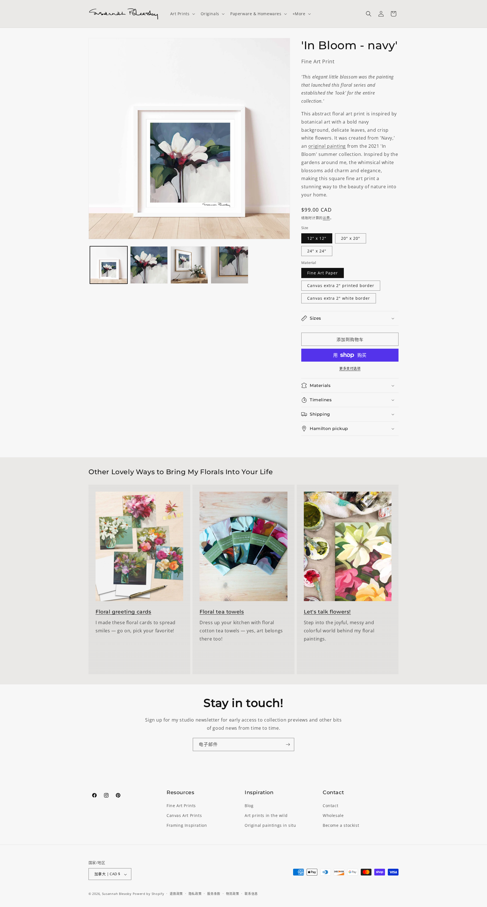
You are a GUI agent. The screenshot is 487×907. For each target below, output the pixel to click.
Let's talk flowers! (327, 612)
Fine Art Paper (322, 273)
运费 (326, 218)
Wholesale (333, 815)
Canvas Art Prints (184, 815)
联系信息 (251, 894)
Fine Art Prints (181, 806)
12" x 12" (316, 238)
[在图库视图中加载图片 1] (108, 265)
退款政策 (176, 894)
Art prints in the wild (266, 815)
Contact (330, 806)
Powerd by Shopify (148, 894)
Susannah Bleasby (117, 894)
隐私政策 (195, 894)
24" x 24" (316, 251)
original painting (327, 146)
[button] (182, 14)
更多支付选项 (349, 368)
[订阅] (288, 744)
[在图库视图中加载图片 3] (189, 265)
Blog (249, 806)
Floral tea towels (222, 612)
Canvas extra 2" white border (338, 298)
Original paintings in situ (270, 825)
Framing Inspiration (187, 825)
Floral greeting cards (123, 612)
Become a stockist (341, 825)
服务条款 (213, 894)
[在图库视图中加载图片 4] (229, 265)
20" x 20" (350, 238)
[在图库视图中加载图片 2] (149, 265)
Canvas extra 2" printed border (340, 285)
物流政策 (232, 894)
